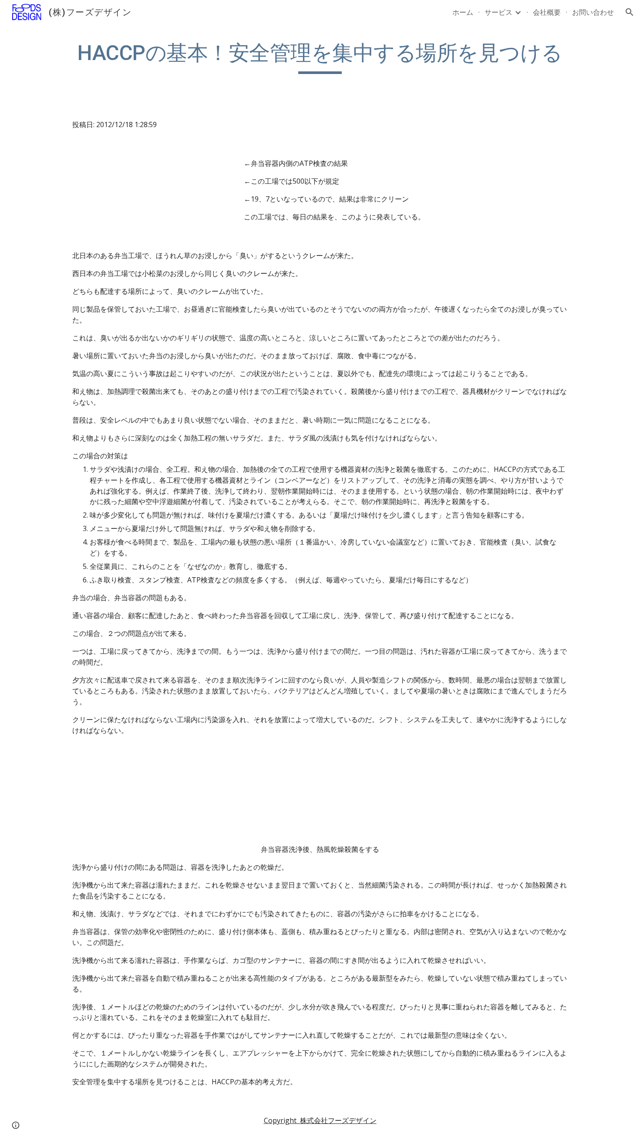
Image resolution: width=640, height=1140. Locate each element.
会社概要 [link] (547, 12)
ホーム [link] (462, 12)
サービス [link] (498, 12)
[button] (629, 12)
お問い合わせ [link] (593, 12)
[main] (320, 57)
